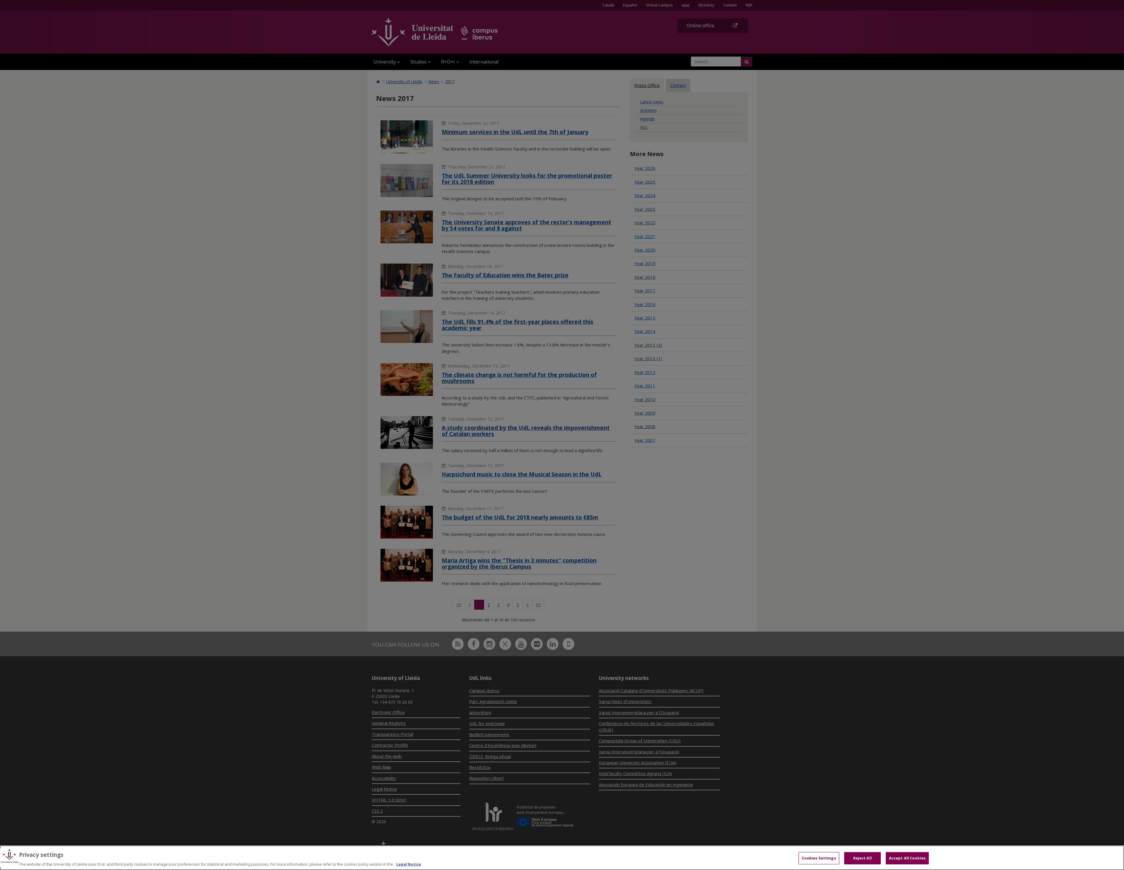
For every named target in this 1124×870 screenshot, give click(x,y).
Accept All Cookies (907, 857)
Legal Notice (408, 863)
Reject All (862, 857)
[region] (562, 857)
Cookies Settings (819, 857)
